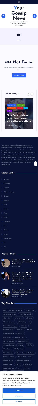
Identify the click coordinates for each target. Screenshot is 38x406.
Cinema (6, 188)
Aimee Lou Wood (16, 310)
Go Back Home (19, 75)
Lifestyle (11, 108)
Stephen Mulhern (23, 360)
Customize (19, 396)
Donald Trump (9, 329)
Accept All (19, 390)
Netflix (29, 345)
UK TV (27, 368)
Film (5, 204)
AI (5, 310)
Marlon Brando (9, 345)
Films (30, 329)
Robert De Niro (9, 357)
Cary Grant (7, 318)
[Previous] (28, 93)
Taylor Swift (8, 364)
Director (24, 326)
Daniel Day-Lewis (24, 322)
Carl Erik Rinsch (26, 314)
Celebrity (11, 105)
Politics (6, 230)
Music (20, 108)
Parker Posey (19, 349)
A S (8, 125)
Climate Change (9, 192)
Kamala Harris (23, 341)
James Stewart (20, 337)
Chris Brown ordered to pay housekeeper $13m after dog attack (19, 118)
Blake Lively (31, 310)
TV (25, 108)
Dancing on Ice (9, 322)
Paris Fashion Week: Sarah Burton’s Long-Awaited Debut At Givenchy (23, 262)
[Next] (31, 93)
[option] (19, 113)
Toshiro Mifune (9, 368)
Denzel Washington (10, 326)
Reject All (19, 401)
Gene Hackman (9, 333)
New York (7, 349)
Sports (6, 234)
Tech (18, 364)
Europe (6, 196)
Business (6, 179)
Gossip (21, 333)
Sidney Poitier (8, 360)
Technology (7, 238)
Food (5, 213)
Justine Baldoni (9, 341)
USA (9, 110)
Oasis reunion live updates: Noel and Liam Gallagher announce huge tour (22, 292)
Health (6, 217)
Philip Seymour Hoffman (26, 353)
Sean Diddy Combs (25, 357)
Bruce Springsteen (10, 314)
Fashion (6, 200)
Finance (21, 105)
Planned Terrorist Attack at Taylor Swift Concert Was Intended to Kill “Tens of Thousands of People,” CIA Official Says (22, 277)
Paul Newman (8, 353)
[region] (19, 388)
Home (19, 40)
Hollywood (7, 337)
